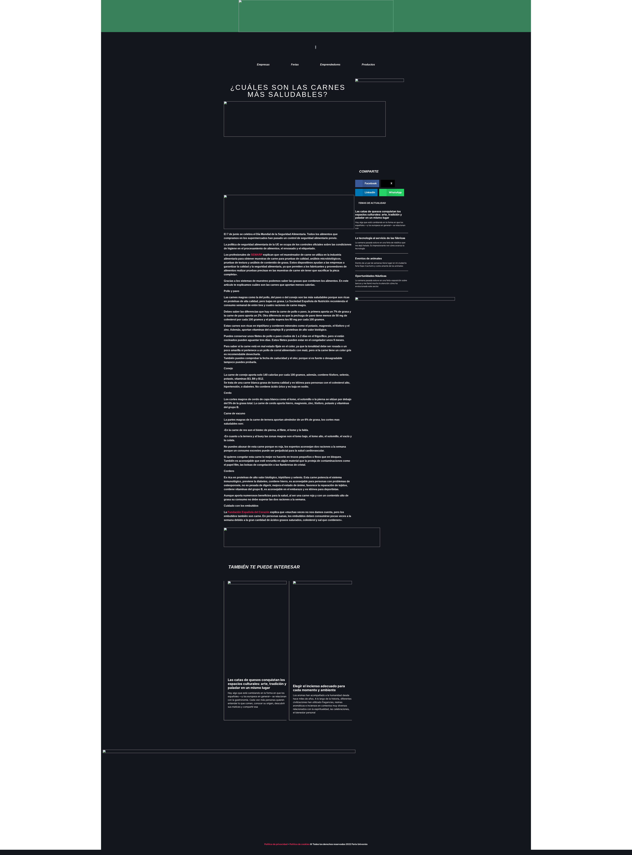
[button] (367, 183)
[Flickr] (520, 786)
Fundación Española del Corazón (248, 512)
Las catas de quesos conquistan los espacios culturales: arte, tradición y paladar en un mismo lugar (257, 684)
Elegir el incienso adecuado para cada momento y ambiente (319, 688)
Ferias (295, 64)
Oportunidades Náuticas (370, 275)
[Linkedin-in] (507, 786)
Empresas (263, 64)
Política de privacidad (275, 844)
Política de (295, 844)
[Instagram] (526, 786)
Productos (368, 64)
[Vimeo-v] (513, 786)
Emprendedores (330, 64)
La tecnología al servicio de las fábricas (380, 238)
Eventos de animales (368, 258)
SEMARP (256, 254)
